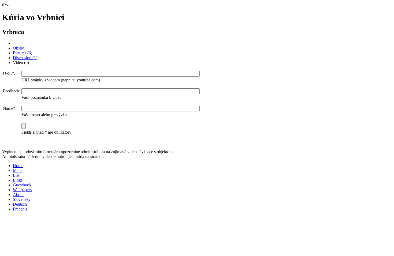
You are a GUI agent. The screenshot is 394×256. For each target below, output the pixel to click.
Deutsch (20, 204)
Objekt (18, 48)
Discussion (25, 57)
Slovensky (22, 199)
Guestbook (22, 185)
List (16, 175)
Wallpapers (22, 189)
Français (20, 209)
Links (18, 180)
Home (18, 165)
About (18, 194)
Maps (17, 170)
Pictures (22, 53)
